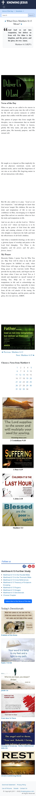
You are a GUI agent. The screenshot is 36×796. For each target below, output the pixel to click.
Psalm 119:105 (6, 663)
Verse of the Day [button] (7, 11)
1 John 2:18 (18, 498)
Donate (16, 788)
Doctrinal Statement (8, 785)
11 (17, 375)
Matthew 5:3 (18, 527)
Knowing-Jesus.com (27, 791)
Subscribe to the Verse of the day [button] (18, 601)
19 (27, 378)
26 (17, 385)
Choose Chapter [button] (9, 595)
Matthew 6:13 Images (12, 590)
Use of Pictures (7, 788)
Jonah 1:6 (4, 690)
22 (20, 382)
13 (24, 375)
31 (17, 389)
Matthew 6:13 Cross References (15, 580)
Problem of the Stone (9, 635)
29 (27, 385)
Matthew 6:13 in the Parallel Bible (16, 575)
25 (31, 382)
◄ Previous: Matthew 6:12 (12, 352)
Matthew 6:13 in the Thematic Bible (17, 577)
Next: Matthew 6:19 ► (25, 355)
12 (20, 375)
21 (17, 382)
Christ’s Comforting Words (11, 776)
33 (24, 389)
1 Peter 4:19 (18, 469)
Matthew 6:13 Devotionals (13, 592)
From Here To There (8, 718)
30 (31, 385)
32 (20, 389)
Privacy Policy (21, 785)
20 (31, 378)
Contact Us (23, 788)
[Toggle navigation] (4, 7)
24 (27, 382)
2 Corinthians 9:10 (18, 440)
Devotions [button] (19, 11)
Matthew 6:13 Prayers (12, 587)
